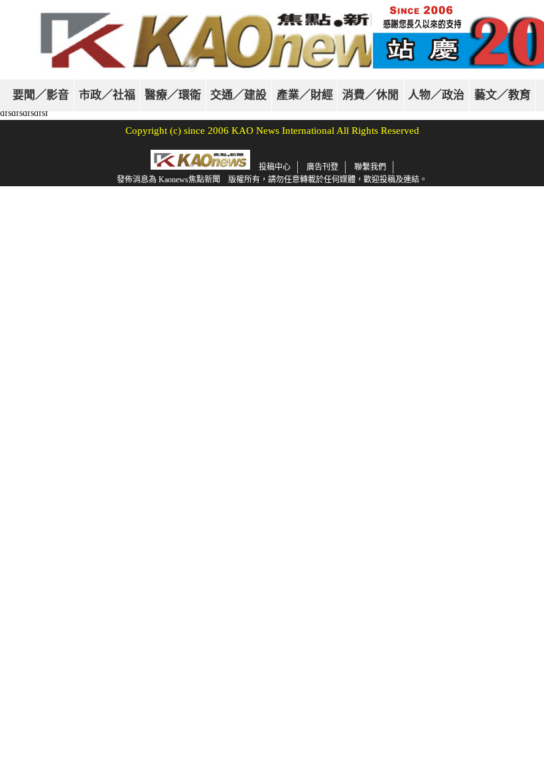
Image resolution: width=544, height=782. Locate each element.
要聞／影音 (41, 95)
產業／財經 (305, 95)
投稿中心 (275, 167)
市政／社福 (107, 95)
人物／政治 (436, 95)
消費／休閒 (370, 95)
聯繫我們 (370, 167)
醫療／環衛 (173, 95)
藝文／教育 (502, 95)
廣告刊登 (322, 167)
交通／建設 (238, 95)
